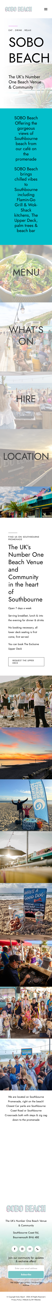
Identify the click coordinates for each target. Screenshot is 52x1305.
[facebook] (15, 1249)
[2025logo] (18, 5)
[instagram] (22, 1249)
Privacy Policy (16, 1300)
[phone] (37, 1249)
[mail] (30, 1249)
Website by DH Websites (31, 1300)
